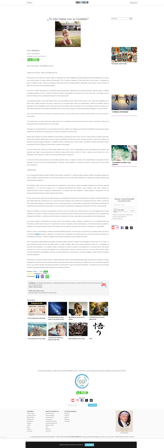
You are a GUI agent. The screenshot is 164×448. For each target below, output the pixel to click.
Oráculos (29, 431)
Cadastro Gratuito (51, 421)
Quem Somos (50, 413)
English (66, 415)
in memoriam (124, 433)
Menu (30, 3)
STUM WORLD (36, 53)
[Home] (82, 381)
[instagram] (117, 228)
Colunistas (49, 419)
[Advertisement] (68, 356)
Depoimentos (50, 417)
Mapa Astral (30, 417)
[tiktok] (131, 228)
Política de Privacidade (107, 437)
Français (67, 421)
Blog (28, 427)
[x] (126, 228)
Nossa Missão (50, 415)
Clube (29, 425)
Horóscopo (30, 419)
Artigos (29, 423)
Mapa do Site (50, 425)
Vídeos (29, 429)
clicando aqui (52, 293)
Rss (47, 427)
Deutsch (67, 419)
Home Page (30, 413)
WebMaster (35, 50)
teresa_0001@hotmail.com (49, 73)
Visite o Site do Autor (35, 287)
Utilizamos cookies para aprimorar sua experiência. (71, 444)
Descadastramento (51, 423)
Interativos (30, 421)
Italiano (66, 417)
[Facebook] (122, 228)
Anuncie (48, 431)
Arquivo (48, 429)
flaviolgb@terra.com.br (47, 66)
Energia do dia (31, 415)
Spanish (67, 413)
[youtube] (112, 228)
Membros (134, 3)
